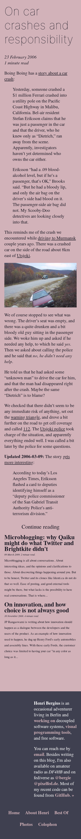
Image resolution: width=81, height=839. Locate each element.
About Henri (37, 812)
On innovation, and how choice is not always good (36, 607)
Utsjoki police (52, 429)
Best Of (61, 812)
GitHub (62, 795)
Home (14, 812)
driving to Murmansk (57, 238)
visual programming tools (55, 729)
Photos (26, 824)
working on (44, 720)
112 (26, 429)
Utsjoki (23, 255)
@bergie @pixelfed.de (52, 780)
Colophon (47, 824)
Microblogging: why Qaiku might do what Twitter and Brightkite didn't (39, 542)
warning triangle (25, 417)
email (39, 754)
